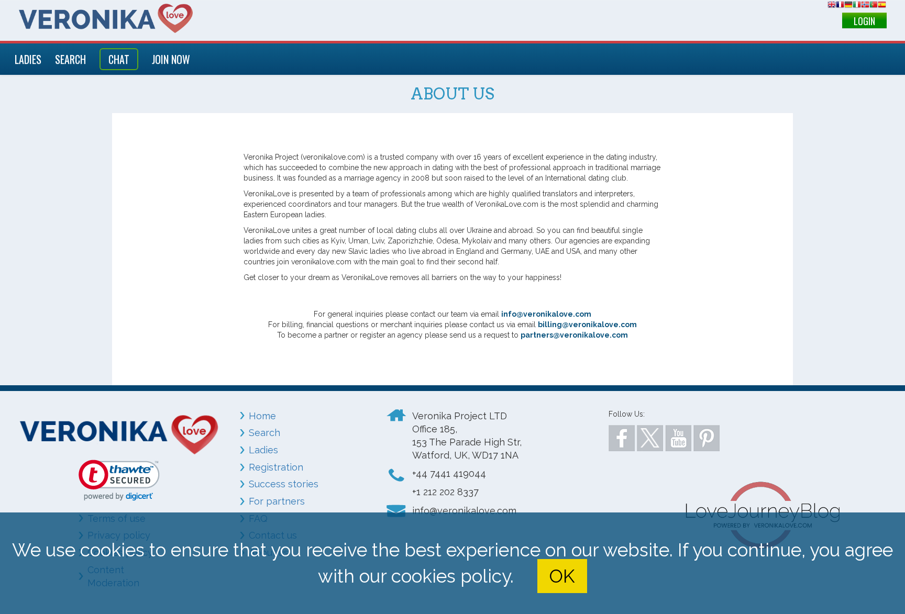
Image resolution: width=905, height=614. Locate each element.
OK (562, 576)
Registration (276, 467)
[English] (831, 6)
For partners (277, 501)
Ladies (263, 449)
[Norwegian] (865, 6)
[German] (848, 6)
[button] (119, 480)
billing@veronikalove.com (587, 324)
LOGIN (864, 21)
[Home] (106, 18)
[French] (840, 6)
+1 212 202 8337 (445, 491)
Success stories (283, 483)
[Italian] (857, 6)
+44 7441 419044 (449, 473)
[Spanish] (882, 6)
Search (264, 432)
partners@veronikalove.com (574, 335)
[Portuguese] (873, 6)
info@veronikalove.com (546, 314)
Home (262, 415)
